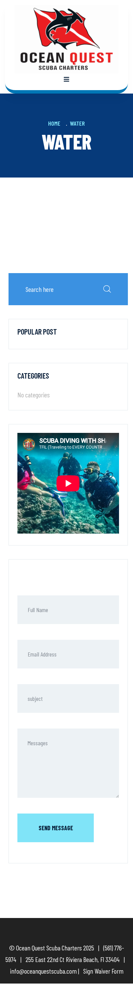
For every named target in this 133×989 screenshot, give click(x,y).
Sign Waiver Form (103, 971)
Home (55, 123)
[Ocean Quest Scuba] (66, 38)
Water (77, 123)
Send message (56, 828)
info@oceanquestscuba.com (43, 971)
